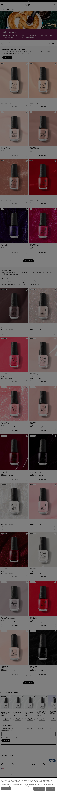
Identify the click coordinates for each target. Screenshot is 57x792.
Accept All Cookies (39, 789)
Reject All (50, 789)
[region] (28, 785)
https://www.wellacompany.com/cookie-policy (19, 786)
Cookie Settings (6, 789)
